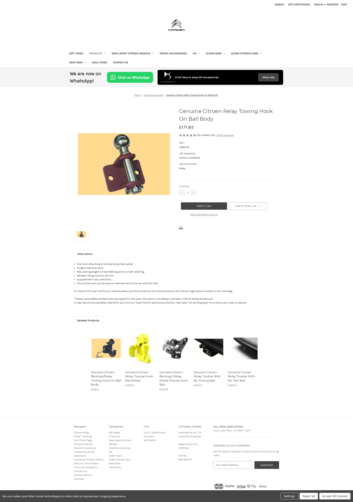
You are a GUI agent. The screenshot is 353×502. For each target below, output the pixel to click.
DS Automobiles (83, 444)
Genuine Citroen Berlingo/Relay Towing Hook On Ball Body (106, 378)
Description (84, 254)
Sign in (318, 4)
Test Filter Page (83, 440)
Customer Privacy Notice (89, 459)
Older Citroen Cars (244, 53)
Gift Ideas (76, 53)
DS (194, 53)
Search (279, 4)
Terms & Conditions (86, 467)
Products (95, 53)
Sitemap (79, 478)
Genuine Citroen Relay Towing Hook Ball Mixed (139, 376)
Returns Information (86, 463)
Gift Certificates (299, 4)
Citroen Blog (81, 432)
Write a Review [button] (225, 135)
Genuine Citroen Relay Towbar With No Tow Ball (241, 376)
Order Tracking (83, 436)
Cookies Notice (83, 475)
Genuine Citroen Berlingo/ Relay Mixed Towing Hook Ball (173, 378)
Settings (289, 496)
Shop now (268, 77)
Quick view (106, 348)
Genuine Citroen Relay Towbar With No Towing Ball (207, 376)
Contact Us (120, 62)
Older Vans (214, 53)
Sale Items (99, 62)
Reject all (309, 496)
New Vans (76, 62)
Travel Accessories (173, 53)
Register (332, 4)
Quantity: (184, 186)
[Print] (181, 228)
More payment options (204, 214)
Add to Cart (140, 351)
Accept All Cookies (334, 496)
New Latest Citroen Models (131, 53)
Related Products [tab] (88, 320)
